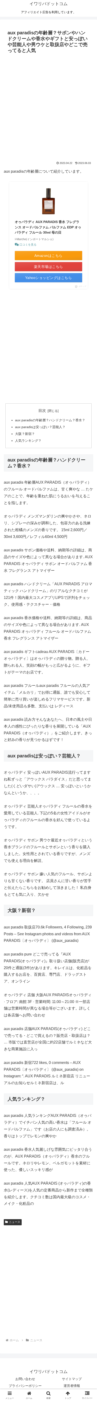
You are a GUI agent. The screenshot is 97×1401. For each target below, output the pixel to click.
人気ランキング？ (28, 440)
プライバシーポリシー (25, 1386)
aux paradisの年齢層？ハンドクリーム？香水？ (50, 420)
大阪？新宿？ (25, 434)
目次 (42, 411)
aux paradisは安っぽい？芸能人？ (40, 427)
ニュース (14, 1222)
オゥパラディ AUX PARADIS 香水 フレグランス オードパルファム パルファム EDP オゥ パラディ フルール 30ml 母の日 (48, 227)
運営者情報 (72, 1386)
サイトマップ (72, 1379)
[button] (87, 886)
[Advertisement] (48, 106)
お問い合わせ (25, 1379)
